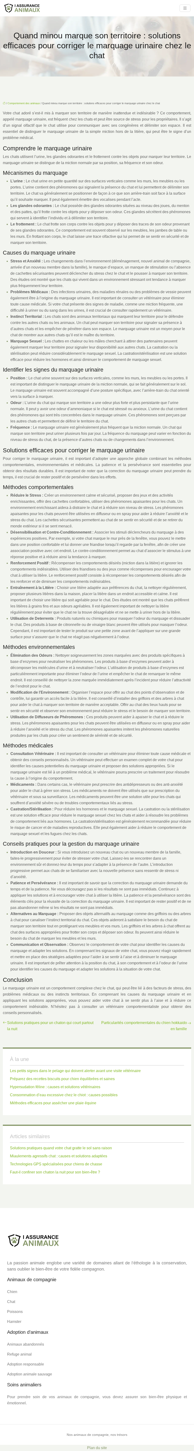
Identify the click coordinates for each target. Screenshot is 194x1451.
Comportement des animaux (24, 103)
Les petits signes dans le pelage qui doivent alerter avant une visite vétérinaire (75, 1071)
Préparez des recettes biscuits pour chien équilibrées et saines (62, 1079)
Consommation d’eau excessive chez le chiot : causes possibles (64, 1095)
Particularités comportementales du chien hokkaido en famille (144, 1026)
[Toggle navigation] (185, 8)
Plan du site (97, 1448)
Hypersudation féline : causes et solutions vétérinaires (55, 1087)
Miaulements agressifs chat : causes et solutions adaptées (58, 1156)
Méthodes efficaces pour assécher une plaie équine (53, 1103)
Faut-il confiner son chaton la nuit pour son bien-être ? (55, 1172)
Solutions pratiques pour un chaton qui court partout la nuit (50, 1026)
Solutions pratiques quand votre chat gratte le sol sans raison (61, 1148)
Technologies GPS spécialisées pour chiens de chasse (56, 1164)
